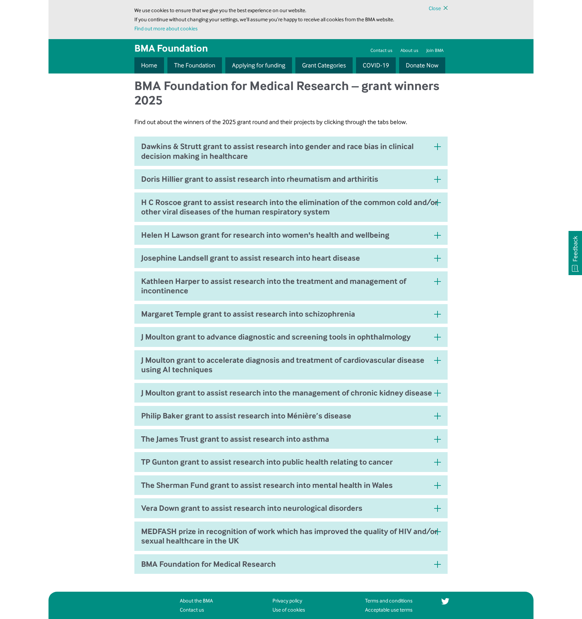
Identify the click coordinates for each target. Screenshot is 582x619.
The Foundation (194, 65)
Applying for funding (258, 65)
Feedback (575, 249)
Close (435, 8)
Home (149, 65)
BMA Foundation (171, 48)
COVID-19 (376, 65)
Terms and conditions (389, 600)
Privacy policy (287, 600)
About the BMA (196, 600)
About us (409, 50)
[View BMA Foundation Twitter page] (445, 601)
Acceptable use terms (389, 610)
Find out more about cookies (166, 28)
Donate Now (422, 65)
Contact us (381, 50)
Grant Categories (324, 65)
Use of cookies (288, 610)
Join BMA (435, 50)
